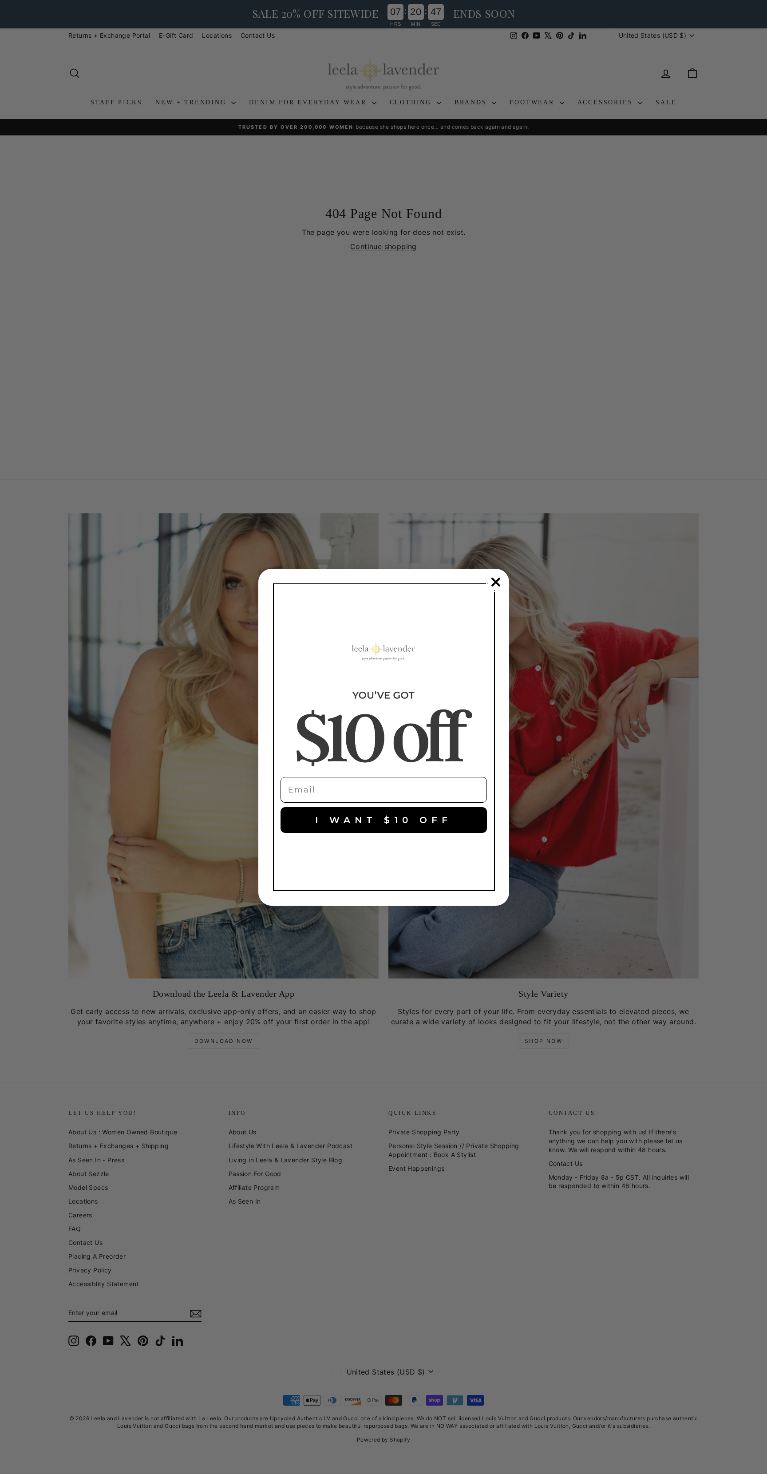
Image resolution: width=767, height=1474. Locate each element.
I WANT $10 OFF (383, 820)
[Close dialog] (496, 582)
